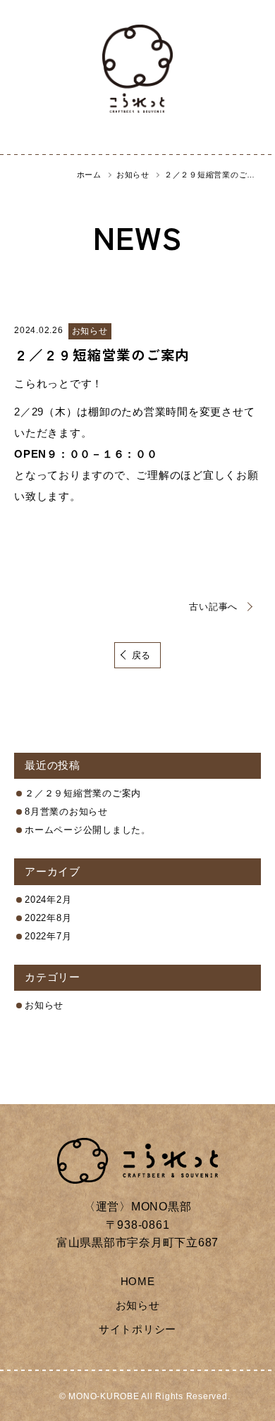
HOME (138, 1281)
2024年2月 (48, 899)
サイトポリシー (137, 1329)
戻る (142, 655)
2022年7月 (48, 936)
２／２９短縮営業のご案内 (102, 354)
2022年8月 (48, 918)
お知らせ (44, 1005)
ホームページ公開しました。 (88, 830)
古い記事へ (213, 606)
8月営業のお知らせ (66, 811)
